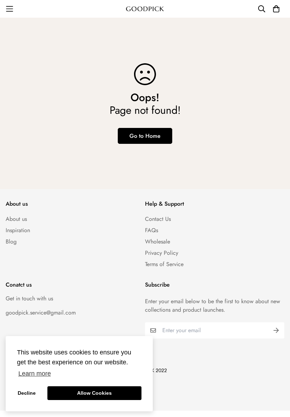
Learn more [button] (34, 373)
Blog (11, 241)
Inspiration (18, 230)
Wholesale (157, 241)
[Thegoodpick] (145, 9)
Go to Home (145, 136)
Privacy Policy (161, 253)
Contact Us (158, 219)
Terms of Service (164, 264)
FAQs (151, 230)
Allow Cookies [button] (94, 393)
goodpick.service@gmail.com (41, 313)
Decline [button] (27, 393)
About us (16, 219)
